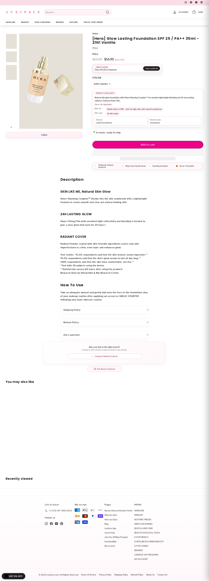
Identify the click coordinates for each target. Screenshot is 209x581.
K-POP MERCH (141, 537)
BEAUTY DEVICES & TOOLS (147, 532)
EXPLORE (74, 22)
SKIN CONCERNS (42, 22)
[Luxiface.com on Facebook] (51, 523)
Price (95, 53)
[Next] (11, 126)
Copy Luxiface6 (151, 68)
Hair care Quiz (110, 519)
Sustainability (110, 541)
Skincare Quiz (110, 515)
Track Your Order (93, 22)
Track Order (109, 532)
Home (95, 33)
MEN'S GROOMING (143, 524)
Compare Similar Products (106, 356)
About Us (150, 574)
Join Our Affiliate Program (116, 537)
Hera (95, 47)
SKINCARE (10, 22)
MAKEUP (25, 22)
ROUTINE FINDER (142, 519)
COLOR (96, 77)
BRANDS (60, 22)
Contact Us (162, 574)
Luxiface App (110, 528)
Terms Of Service (88, 574)
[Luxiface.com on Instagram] (46, 523)
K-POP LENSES (141, 546)
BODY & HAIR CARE (143, 528)
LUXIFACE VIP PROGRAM (146, 554)
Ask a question (71, 334)
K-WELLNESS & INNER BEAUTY (149, 541)
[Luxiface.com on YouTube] (56, 523)
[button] (147, 153)
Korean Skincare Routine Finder (118, 510)
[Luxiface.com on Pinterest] (61, 523)
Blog (106, 524)
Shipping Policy (71, 309)
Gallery (44, 135)
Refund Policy (71, 322)
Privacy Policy (105, 574)
